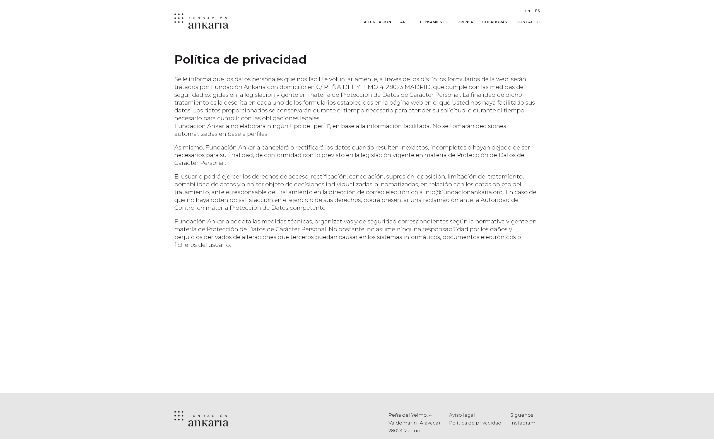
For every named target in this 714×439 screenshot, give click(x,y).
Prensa (465, 22)
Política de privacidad (475, 423)
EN (527, 11)
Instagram (523, 423)
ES (537, 11)
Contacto (528, 22)
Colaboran (495, 22)
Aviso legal (462, 415)
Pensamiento (434, 22)
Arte (405, 22)
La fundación (376, 22)
